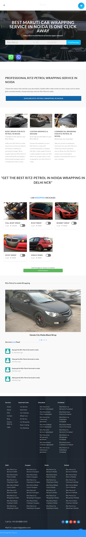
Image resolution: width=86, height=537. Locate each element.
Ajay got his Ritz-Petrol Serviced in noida (25, 350)
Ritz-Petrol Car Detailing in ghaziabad (45, 450)
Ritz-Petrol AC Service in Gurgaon (33, 491)
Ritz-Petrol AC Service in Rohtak (71, 491)
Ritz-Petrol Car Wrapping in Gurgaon (34, 497)
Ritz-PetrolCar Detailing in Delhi (12, 507)
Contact (9, 416)
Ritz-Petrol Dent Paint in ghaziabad (46, 413)
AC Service (23, 419)
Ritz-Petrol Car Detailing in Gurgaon (33, 507)
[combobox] (21, 42)
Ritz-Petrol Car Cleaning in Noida (52, 481)
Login (8, 427)
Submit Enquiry (43, 270)
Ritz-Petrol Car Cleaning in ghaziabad (45, 419)
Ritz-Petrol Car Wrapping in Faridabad (64, 437)
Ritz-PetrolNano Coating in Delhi (12, 502)
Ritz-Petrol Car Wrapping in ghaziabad (45, 437)
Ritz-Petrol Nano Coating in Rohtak (72, 502)
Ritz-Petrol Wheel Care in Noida (52, 486)
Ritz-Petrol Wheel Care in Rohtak (72, 486)
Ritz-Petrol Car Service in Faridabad (66, 408)
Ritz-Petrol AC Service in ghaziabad (46, 431)
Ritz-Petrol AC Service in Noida (51, 491)
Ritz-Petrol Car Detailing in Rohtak (72, 507)
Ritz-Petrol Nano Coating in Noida (51, 502)
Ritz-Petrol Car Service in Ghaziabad (46, 408)
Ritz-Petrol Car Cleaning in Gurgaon (33, 481)
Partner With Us (9, 423)
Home (9, 407)
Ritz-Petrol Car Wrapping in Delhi (13, 497)
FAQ (8, 413)
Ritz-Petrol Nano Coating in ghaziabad (46, 444)
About (9, 410)
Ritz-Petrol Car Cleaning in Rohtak (72, 481)
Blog (8, 419)
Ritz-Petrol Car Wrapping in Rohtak (72, 497)
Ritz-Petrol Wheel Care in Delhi (13, 486)
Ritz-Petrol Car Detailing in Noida (52, 507)
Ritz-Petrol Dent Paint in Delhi (12, 476)
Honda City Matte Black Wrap (43, 335)
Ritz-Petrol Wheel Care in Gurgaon (32, 486)
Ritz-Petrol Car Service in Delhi (12, 471)
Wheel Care (24, 416)
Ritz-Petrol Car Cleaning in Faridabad (64, 419)
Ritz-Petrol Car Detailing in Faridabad (64, 450)
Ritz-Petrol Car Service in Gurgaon (33, 471)
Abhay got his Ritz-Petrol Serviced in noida (26, 378)
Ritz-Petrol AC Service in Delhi (12, 491)
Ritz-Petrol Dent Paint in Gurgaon (32, 476)
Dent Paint (23, 410)
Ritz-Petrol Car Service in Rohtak (71, 471)
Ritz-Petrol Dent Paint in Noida (51, 476)
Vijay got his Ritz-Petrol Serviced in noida (25, 359)
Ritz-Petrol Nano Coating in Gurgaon (33, 502)
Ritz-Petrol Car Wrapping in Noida (52, 497)
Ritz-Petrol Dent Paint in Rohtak (71, 476)
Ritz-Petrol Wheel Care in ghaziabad (45, 426)
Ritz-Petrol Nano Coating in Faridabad (66, 444)
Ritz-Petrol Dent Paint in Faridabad (65, 413)
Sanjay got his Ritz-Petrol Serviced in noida (26, 368)
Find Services (73, 42)
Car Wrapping (24, 422)
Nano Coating (24, 425)
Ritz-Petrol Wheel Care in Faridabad (65, 426)
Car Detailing (24, 428)
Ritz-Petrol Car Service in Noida (51, 471)
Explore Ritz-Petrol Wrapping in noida (43, 98)
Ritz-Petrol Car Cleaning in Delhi (12, 481)
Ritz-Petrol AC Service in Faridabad (66, 431)
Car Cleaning (24, 413)
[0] (81, 5)
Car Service (23, 407)
